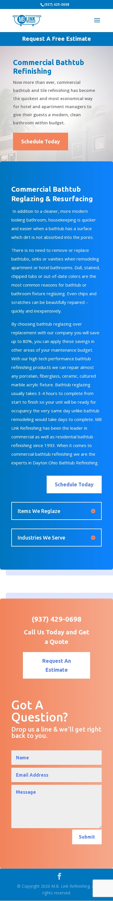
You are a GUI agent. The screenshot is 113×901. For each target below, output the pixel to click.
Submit (87, 836)
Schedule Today (40, 141)
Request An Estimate (56, 665)
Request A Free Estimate (56, 38)
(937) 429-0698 (56, 4)
